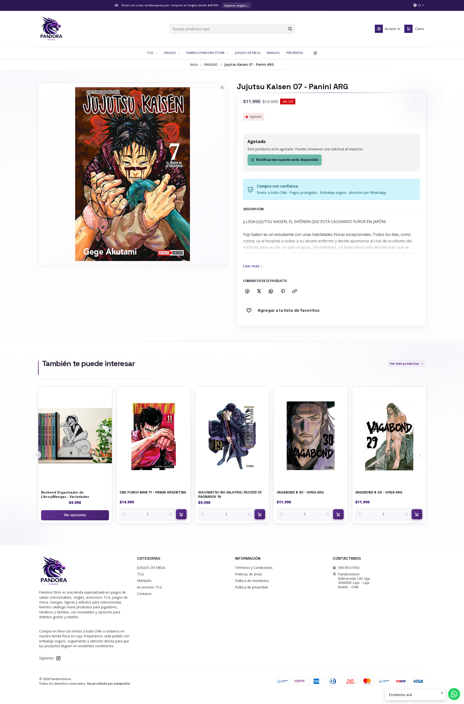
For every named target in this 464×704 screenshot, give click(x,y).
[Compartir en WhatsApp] (271, 291)
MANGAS (211, 64)
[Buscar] (290, 29)
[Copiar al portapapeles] (294, 291)
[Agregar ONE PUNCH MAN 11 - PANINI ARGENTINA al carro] (181, 514)
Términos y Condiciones (254, 567)
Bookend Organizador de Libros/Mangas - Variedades (65, 494)
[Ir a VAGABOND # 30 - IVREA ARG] (311, 436)
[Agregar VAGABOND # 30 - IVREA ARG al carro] (338, 514)
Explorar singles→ (237, 5)
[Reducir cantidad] (124, 514)
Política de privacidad (251, 587)
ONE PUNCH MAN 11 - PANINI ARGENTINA (153, 492)
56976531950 (348, 567)
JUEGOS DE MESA (151, 567)
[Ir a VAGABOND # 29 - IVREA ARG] (389, 436)
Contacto (144, 593)
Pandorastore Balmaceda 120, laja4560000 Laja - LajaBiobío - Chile (354, 580)
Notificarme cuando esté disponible (287, 160)
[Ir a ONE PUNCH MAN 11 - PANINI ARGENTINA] (153, 436)
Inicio (194, 64)
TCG (140, 574)
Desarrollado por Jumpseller (108, 683)
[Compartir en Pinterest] (283, 291)
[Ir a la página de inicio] (51, 29)
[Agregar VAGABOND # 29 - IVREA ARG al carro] (417, 514)
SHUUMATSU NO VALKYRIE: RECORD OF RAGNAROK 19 (230, 494)
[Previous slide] (37, 454)
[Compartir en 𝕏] (259, 291)
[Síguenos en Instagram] (315, 53)
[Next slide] (420, 454)
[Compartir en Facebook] (247, 291)
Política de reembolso (252, 580)
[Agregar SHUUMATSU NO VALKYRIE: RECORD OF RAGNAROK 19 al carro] (259, 514)
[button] (152, 53)
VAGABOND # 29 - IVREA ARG (378, 492)
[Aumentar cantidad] (171, 514)
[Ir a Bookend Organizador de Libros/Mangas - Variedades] (75, 436)
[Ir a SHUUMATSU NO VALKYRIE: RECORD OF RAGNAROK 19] (232, 436)
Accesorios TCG (149, 587)
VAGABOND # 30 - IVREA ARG (300, 492)
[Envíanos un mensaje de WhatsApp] (454, 694)
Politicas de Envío (248, 574)
